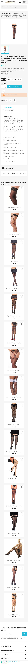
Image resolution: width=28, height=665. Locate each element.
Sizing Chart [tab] (8, 113)
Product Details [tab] (9, 110)
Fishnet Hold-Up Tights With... (14, 397)
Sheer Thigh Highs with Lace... (14, 451)
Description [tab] (8, 107)
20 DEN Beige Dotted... (14, 479)
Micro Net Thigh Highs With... (14, 506)
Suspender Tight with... (14, 424)
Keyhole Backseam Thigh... (14, 316)
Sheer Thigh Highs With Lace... (14, 288)
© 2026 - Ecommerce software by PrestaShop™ (10, 662)
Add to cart (14, 87)
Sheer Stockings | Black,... (14, 533)
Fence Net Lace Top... (14, 614)
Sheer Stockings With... (14, 261)
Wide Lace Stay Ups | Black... (14, 560)
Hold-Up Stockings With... (14, 207)
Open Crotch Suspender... (14, 370)
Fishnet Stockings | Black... (14, 234)
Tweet (10, 100)
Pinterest (14, 100)
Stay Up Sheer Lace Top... (14, 343)
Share (6, 100)
